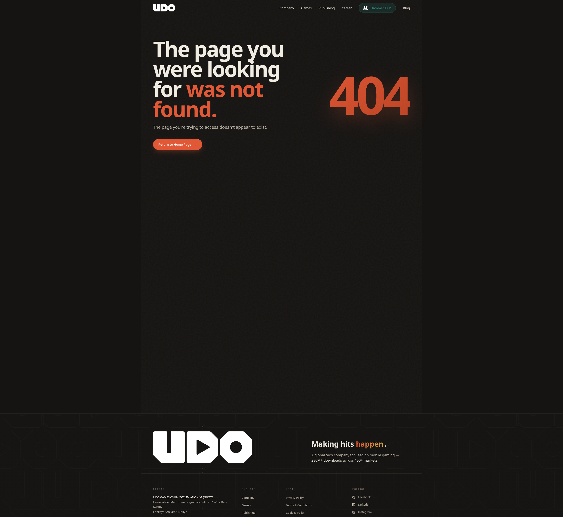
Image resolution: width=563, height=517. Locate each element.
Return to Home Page (177, 144)
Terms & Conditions (299, 505)
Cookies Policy (295, 513)
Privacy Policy (295, 498)
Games (306, 8)
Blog (406, 8)
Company (287, 8)
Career (347, 8)
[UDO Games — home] (164, 7)
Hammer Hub (381, 8)
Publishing (327, 8)
